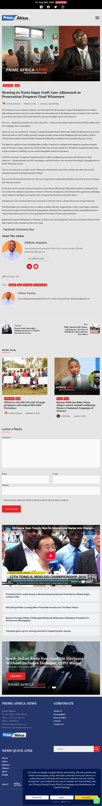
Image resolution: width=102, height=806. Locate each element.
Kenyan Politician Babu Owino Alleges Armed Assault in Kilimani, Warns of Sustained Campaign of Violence (75, 406)
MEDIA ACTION (17, 784)
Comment (6, 437)
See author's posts (36, 258)
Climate (5, 768)
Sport (4, 771)
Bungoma (12, 285)
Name (4, 474)
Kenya (17, 85)
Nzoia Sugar (28, 285)
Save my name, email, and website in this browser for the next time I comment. (36, 500)
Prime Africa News (40, 285)
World (4, 758)
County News (7, 85)
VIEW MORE (15, 676)
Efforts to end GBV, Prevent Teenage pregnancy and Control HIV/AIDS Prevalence (24, 405)
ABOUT (5, 784)
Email (55, 474)
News (18, 399)
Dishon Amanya (36, 242)
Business (6, 764)
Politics (59, 399)
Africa (4, 761)
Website (5, 485)
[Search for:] (74, 749)
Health (5, 774)
